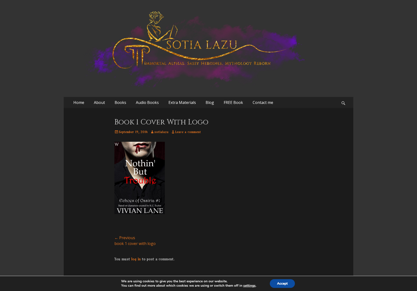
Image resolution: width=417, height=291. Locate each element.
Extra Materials (182, 102)
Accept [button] (282, 283)
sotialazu (161, 132)
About (99, 102)
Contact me (263, 102)
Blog (210, 102)
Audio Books (147, 102)
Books (120, 102)
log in (136, 259)
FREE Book (233, 102)
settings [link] (249, 285)
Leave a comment (188, 132)
